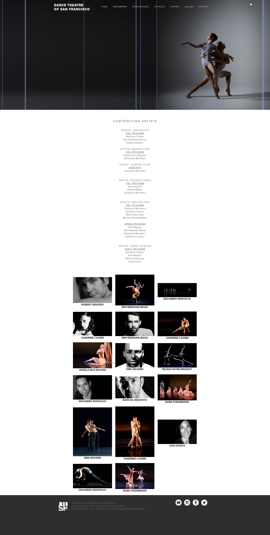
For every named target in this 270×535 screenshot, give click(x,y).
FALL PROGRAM (135, 133)
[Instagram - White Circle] (187, 503)
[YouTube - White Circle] (178, 503)
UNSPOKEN (134, 167)
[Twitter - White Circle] (204, 503)
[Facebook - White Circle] (196, 503)
